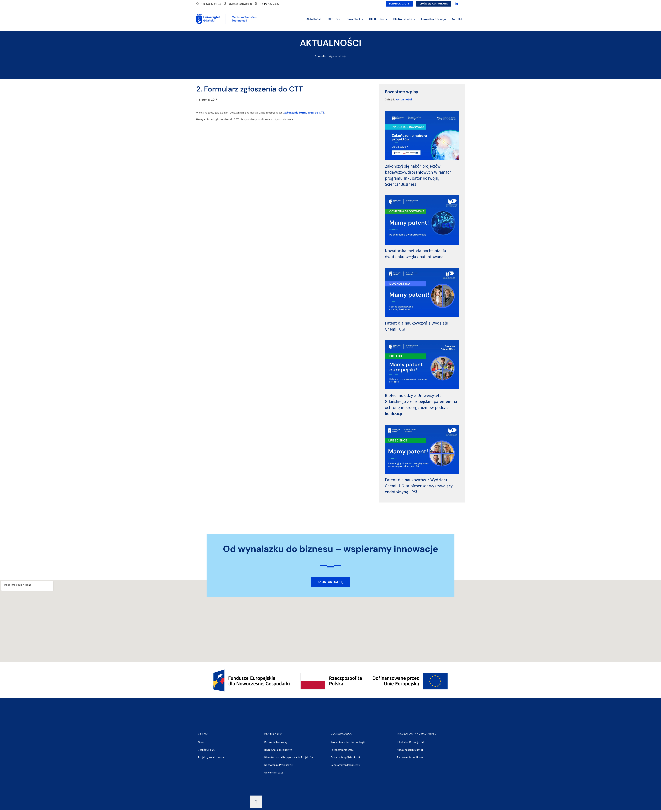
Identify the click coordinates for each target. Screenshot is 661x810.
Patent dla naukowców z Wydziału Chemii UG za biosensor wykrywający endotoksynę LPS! (419, 486)
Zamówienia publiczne (410, 757)
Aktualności (404, 99)
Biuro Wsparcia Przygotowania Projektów (288, 757)
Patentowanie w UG (342, 749)
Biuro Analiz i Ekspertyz (278, 749)
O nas (201, 742)
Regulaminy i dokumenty (345, 765)
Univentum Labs (273, 772)
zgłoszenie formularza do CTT (304, 112)
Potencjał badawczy (275, 742)
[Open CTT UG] (339, 19)
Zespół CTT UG (206, 749)
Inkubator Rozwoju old (410, 742)
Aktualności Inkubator (410, 749)
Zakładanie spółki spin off (345, 757)
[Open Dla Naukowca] (414, 19)
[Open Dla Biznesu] (386, 19)
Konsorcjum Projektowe (278, 765)
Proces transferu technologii (347, 742)
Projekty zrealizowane (211, 757)
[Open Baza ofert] (362, 19)
